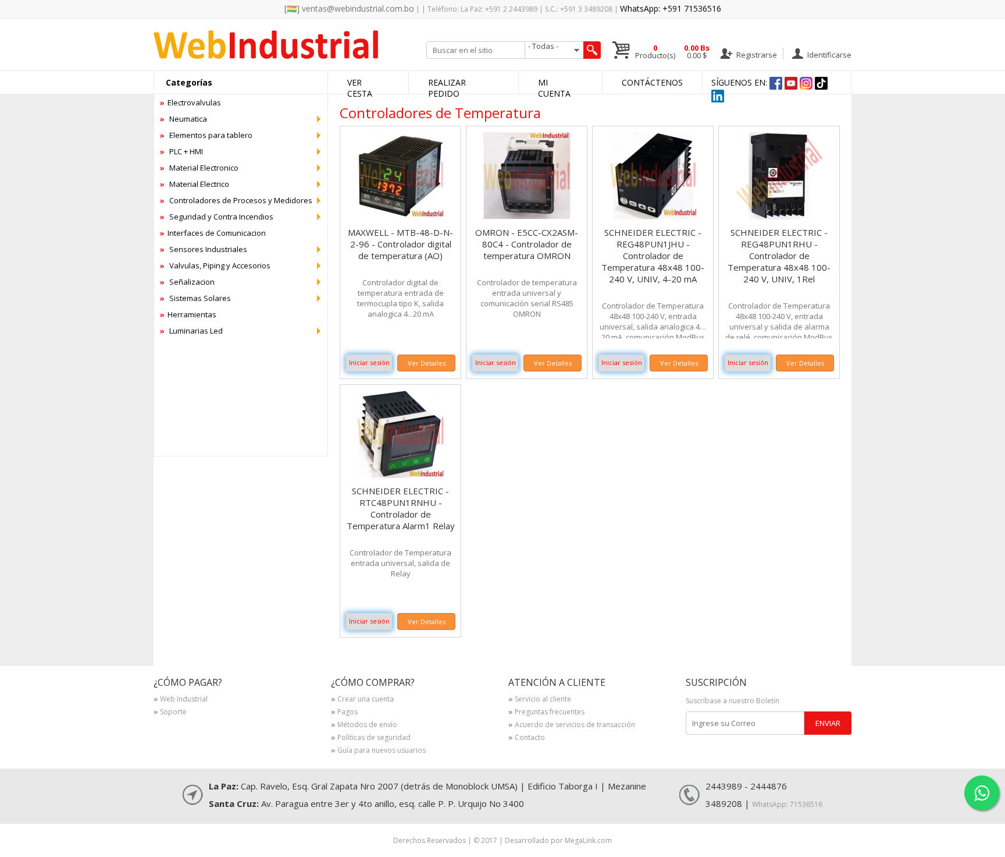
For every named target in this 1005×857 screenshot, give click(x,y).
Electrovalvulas (190, 102)
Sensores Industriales (203, 249)
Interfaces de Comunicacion (213, 233)
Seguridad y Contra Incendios (216, 216)
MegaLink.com (588, 840)
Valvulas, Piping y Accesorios (215, 265)
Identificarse (828, 54)
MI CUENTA (554, 88)
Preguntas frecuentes (546, 713)
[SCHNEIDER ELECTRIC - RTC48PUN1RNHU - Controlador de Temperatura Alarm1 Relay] (400, 474)
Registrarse (756, 54)
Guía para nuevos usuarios (378, 751)
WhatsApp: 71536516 (787, 804)
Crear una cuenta (362, 700)
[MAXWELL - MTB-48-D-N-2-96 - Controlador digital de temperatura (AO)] (400, 216)
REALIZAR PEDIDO (447, 88)
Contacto (526, 738)
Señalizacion (187, 282)
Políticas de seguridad (371, 738)
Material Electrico (194, 184)
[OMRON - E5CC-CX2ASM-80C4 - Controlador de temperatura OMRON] (527, 216)
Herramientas (188, 314)
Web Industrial (181, 700)
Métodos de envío (364, 725)
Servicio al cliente (539, 700)
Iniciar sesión (369, 362)
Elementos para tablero (206, 135)
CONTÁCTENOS (652, 82)
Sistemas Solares (195, 298)
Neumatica (183, 119)
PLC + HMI (181, 151)
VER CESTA (359, 88)
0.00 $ (697, 51)
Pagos (344, 713)
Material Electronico (199, 167)
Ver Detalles (427, 363)
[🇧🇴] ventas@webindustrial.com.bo (349, 8)
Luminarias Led (191, 330)
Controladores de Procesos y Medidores (236, 200)
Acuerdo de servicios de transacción (571, 725)
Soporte (170, 713)
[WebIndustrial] (266, 55)
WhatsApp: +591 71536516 (670, 8)
